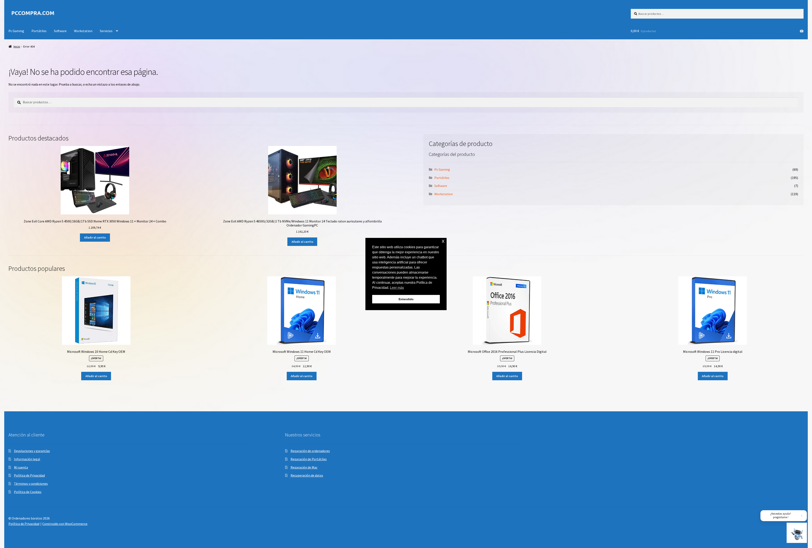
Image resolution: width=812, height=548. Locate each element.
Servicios (106, 31)
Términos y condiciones (31, 483)
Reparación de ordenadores (310, 451)
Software (60, 31)
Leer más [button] (397, 287)
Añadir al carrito (95, 237)
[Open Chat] (797, 533)
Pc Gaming (16, 31)
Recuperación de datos (307, 475)
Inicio (17, 46)
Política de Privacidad (29, 475)
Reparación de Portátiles (309, 459)
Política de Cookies (27, 492)
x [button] (443, 241)
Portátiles (39, 31)
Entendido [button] (406, 299)
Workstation (83, 31)
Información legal (27, 459)
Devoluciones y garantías (32, 451)
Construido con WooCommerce (64, 524)
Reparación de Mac (304, 467)
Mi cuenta (21, 467)
